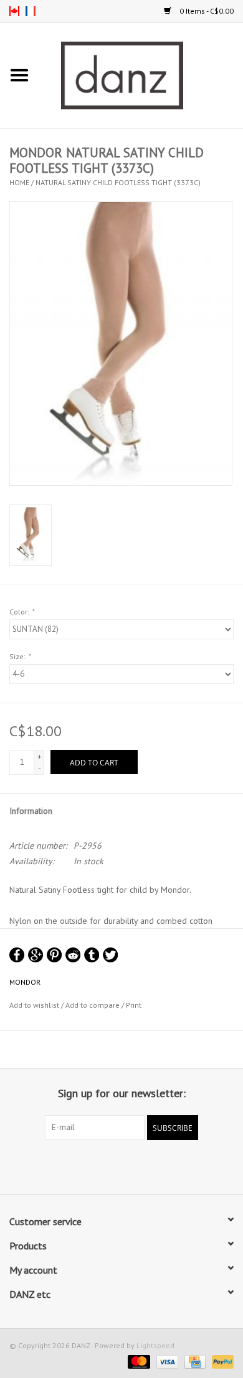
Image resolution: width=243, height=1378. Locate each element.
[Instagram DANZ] (133, 1165)
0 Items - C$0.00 (206, 11)
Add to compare (93, 1005)
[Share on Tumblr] (91, 954)
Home (19, 182)
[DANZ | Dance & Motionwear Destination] (140, 74)
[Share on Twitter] (110, 954)
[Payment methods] (137, 1361)
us (14, 11)
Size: (19, 656)
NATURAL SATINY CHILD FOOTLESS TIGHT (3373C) (118, 182)
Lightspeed (155, 1345)
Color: (21, 611)
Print (133, 1005)
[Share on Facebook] (16, 954)
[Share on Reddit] (72, 954)
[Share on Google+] (35, 954)
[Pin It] (54, 954)
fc (31, 11)
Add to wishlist (34, 1005)
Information (30, 810)
